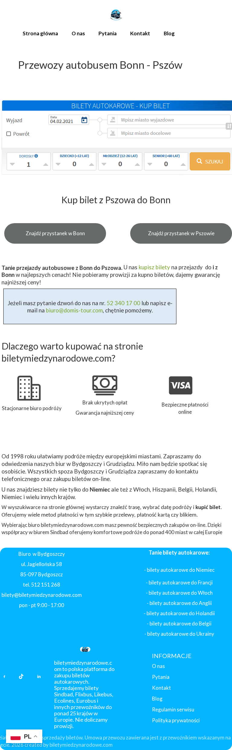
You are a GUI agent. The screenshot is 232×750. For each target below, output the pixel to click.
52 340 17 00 (122, 303)
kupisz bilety (154, 267)
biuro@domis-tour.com (74, 310)
